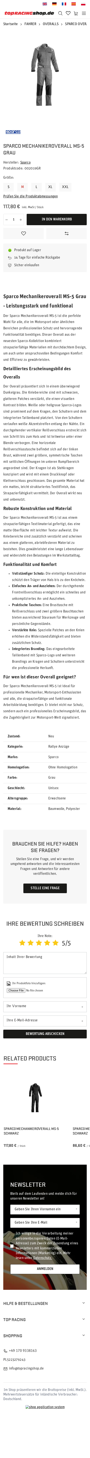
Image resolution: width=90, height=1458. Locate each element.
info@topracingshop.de (26, 1368)
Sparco (25, 162)
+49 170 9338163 (23, 1351)
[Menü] (84, 13)
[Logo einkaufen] (29, 13)
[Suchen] (60, 13)
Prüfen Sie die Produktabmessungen (30, 196)
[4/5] (47, 943)
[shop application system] (45, 1407)
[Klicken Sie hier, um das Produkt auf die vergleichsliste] (66, 233)
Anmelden (45, 1269)
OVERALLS (51, 24)
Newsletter (28, 1184)
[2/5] (31, 943)
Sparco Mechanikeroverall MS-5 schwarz (31, 1131)
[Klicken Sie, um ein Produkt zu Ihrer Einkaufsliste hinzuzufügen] (23, 233)
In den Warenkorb (57, 219)
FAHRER (30, 24)
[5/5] (55, 943)
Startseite (10, 24)
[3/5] (39, 943)
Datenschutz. (42, 1258)
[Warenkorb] (76, 13)
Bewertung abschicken (45, 1034)
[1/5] (22, 943)
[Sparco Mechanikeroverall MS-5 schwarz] (35, 1097)
